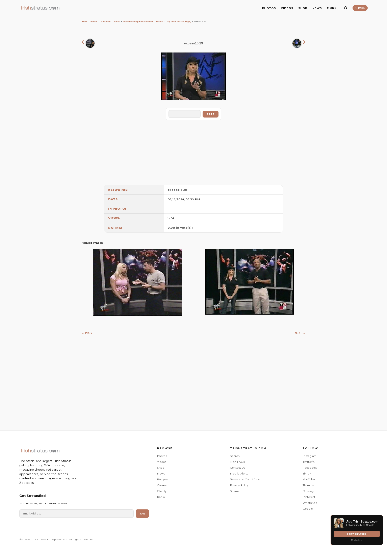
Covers (161, 485)
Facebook (310, 467)
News (161, 473)
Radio (161, 497)
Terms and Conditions (245, 479)
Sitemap (235, 491)
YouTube (309, 479)
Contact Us (237, 467)
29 (185, 189)
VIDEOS (287, 8)
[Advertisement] (193, 151)
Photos (94, 21)
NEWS (317, 8)
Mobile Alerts (239, 473)
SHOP (302, 8)
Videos (161, 461)
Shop (160, 467)
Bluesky (308, 491)
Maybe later (357, 540)
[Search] (345, 8)
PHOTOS (269, 8)
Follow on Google (356, 533)
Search (235, 456)
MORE (331, 7)
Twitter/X (309, 461)
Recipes (162, 479)
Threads (308, 485)
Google (308, 508)
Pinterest (309, 497)
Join (142, 513)
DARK (361, 8)
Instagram (309, 456)
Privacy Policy (239, 485)
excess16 (175, 189)
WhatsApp (310, 502)
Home (84, 21)
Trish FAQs (237, 461)
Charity (161, 491)
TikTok (307, 473)
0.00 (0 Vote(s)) (180, 227)
